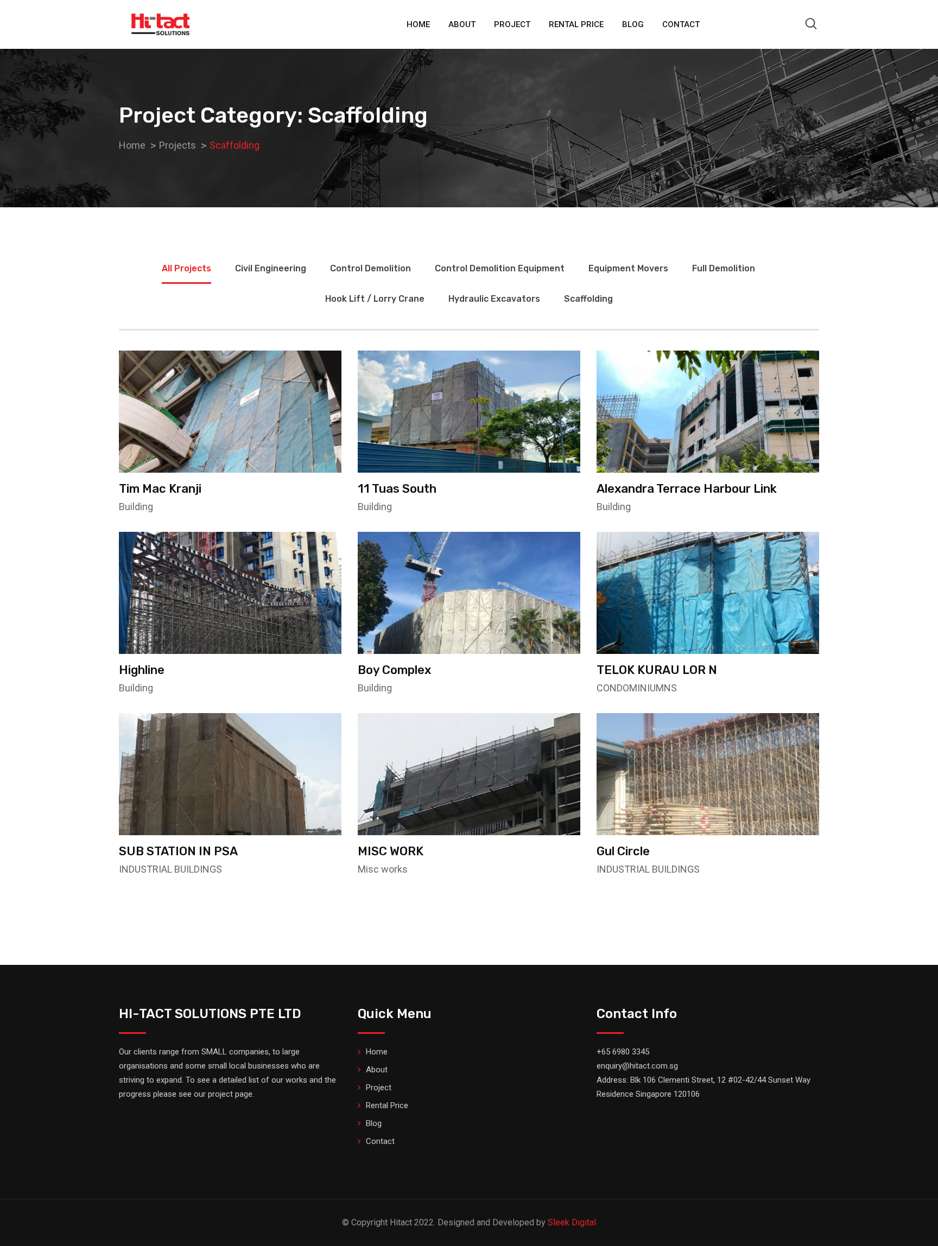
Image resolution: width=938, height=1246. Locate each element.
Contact (681, 24)
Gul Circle (623, 851)
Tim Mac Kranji (160, 488)
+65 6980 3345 (623, 1052)
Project (512, 24)
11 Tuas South (397, 488)
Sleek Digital (572, 1222)
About (462, 24)
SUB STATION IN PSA (178, 851)
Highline (141, 670)
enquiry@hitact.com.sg (637, 1066)
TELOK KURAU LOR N (657, 670)
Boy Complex (394, 670)
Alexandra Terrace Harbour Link (687, 488)
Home (418, 24)
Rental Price (576, 24)
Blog (633, 24)
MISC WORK (390, 851)
